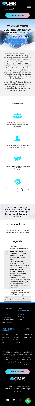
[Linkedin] (7, 400)
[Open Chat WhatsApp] (28, 401)
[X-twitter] (14, 400)
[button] (29, 6)
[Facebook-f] (21, 400)
